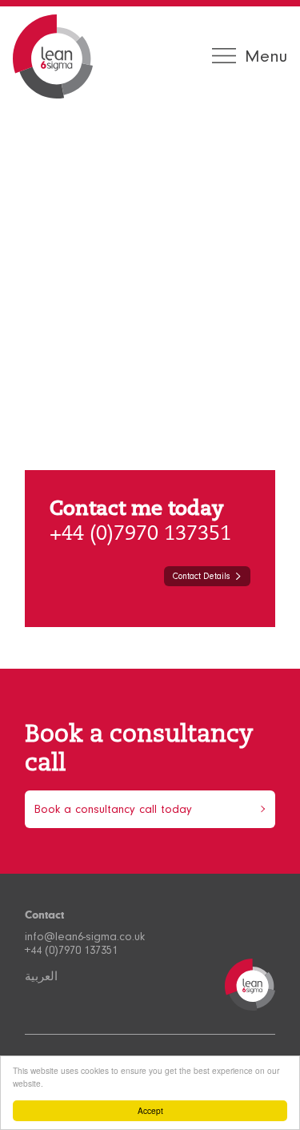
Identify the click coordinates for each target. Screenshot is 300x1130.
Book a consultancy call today (113, 809)
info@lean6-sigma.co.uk (85, 936)
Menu (266, 56)
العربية (41, 976)
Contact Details (201, 576)
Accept (150, 1110)
